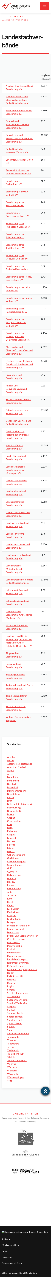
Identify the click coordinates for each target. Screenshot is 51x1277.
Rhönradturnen (15, 966)
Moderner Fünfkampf (18, 926)
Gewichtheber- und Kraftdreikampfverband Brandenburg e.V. (17, 434)
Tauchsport (13, 1044)
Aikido (10, 760)
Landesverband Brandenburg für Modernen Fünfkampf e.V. (19, 615)
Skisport (11, 1007)
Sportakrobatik (14, 1017)
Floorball (11, 845)
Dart (9, 824)
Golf (9, 868)
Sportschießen (14, 1023)
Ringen (10, 973)
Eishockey (12, 831)
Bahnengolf (13, 781)
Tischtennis (13, 1050)
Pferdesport (13, 943)
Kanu (10, 899)
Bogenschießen (15, 811)
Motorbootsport (15, 929)
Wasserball (13, 1071)
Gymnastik (12, 872)
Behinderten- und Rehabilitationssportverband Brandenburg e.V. (19, 138)
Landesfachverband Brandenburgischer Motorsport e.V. (15, 470)
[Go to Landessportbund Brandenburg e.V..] (3, 17)
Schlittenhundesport (17, 993)
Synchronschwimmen (18, 1034)
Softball (11, 1010)
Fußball (11, 851)
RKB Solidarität (15, 976)
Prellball (11, 949)
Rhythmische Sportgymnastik (22, 969)
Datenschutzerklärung (12, 1263)
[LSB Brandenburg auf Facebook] (31, 23)
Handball (11, 878)
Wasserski (12, 1074)
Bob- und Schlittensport (19, 804)
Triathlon (11, 1057)
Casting (11, 818)
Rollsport (11, 980)
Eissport (11, 835)
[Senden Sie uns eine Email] (42, 23)
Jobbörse (6, 1239)
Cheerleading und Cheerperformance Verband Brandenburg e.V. (19, 350)
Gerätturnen (13, 858)
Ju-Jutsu (11, 895)
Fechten (11, 841)
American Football (16, 767)
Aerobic (11, 757)
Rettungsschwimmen (18, 963)
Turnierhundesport (17, 1061)
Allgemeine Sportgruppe (19, 764)
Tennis (10, 1047)
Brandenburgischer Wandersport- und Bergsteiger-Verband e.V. (18, 336)
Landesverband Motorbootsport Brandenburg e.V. (14, 569)
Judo (9, 892)
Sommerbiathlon (15, 1013)
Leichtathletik (14, 919)
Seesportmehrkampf (17, 1000)
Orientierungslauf (16, 939)
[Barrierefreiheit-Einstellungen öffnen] (45, 1091)
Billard (10, 798)
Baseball (11, 784)
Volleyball (12, 1064)
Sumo (10, 1030)
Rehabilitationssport (17, 959)
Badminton (12, 777)
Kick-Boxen (13, 909)
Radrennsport (14, 953)
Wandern (12, 1067)
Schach (11, 990)
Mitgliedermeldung (10, 1245)
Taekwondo (13, 1037)
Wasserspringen (15, 1077)
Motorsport (13, 932)
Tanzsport (12, 1040)
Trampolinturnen (15, 1054)
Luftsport (11, 922)
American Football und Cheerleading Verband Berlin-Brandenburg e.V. (17, 100)
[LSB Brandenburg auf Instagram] (36, 23)
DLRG (10, 828)
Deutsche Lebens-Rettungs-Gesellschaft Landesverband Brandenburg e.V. (19, 364)
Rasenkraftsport (15, 956)
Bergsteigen (13, 794)
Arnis (10, 774)
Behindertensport (16, 791)
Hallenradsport (15, 875)
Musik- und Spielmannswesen (22, 936)
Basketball (12, 787)
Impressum (7, 1257)
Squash (11, 1027)
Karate (10, 902)
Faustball (11, 838)
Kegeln (10, 905)
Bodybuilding (14, 808)
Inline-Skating (14, 889)
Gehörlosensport (16, 855)
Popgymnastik (14, 946)
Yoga (9, 1081)
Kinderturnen (14, 912)
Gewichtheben (14, 865)
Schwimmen (13, 996)
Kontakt (5, 1251)
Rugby (10, 986)
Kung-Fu (11, 916)
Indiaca (11, 885)
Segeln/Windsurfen (17, 1003)
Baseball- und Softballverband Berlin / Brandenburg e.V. (17, 124)
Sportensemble (15, 1020)
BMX (10, 801)
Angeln (10, 771)
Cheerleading (14, 821)
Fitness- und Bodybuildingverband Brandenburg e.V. (16, 389)
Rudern (11, 983)
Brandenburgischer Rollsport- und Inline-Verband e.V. (16, 322)
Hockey (11, 882)
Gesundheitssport (16, 862)
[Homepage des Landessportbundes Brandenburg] (16, 6)
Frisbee (11, 848)
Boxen (10, 814)
